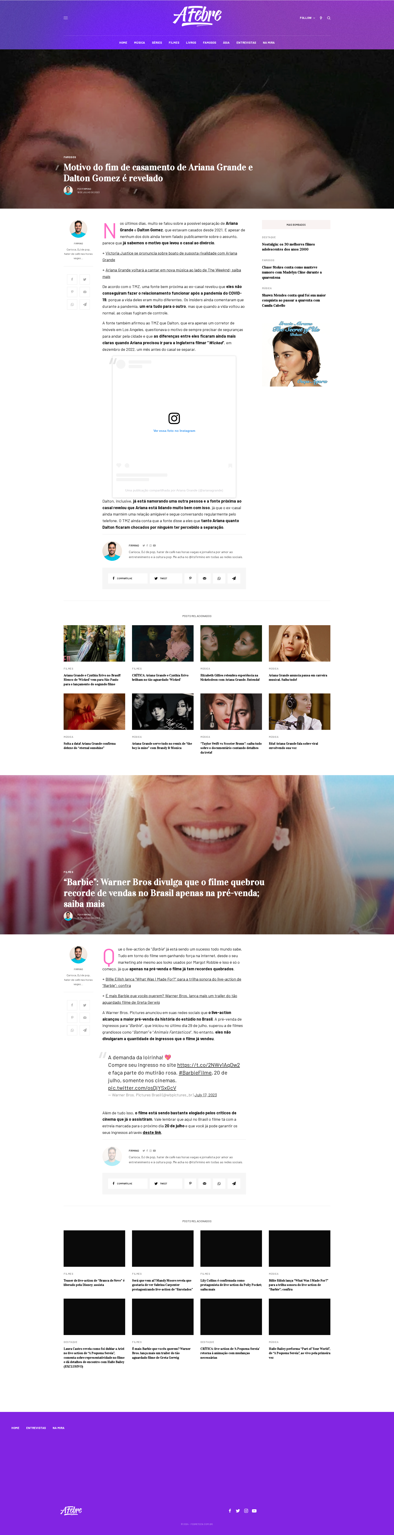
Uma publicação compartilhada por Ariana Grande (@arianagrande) (174, 490)
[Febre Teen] (197, 16)
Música (267, 288)
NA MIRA (59, 1428)
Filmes (68, 668)
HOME (15, 1428)
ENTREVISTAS (36, 1428)
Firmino (86, 188)
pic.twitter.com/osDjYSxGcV (142, 1087)
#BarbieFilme (195, 1072)
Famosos (70, 157)
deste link (152, 1132)
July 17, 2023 (205, 1094)
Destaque (269, 237)
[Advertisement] (197, 1469)
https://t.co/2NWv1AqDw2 (208, 1064)
